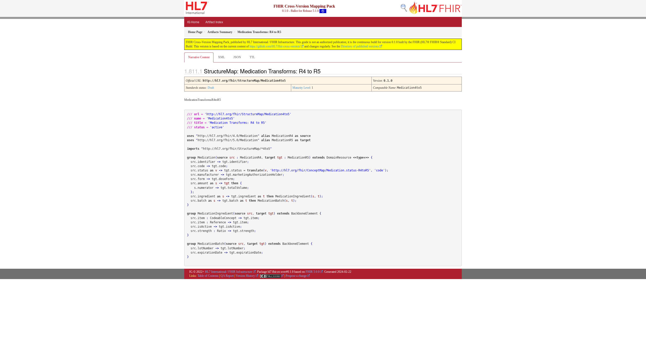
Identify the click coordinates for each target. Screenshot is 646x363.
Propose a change (296, 276)
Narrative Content (198, 57)
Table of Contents (208, 276)
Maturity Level (301, 87)
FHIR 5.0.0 (312, 272)
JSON (237, 57)
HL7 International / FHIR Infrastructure (228, 272)
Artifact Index (214, 22)
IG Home (193, 22)
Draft (211, 87)
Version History (245, 276)
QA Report (227, 276)
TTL (252, 57)
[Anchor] (325, 71)
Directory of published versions (360, 46)
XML (221, 57)
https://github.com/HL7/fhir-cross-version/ (275, 46)
